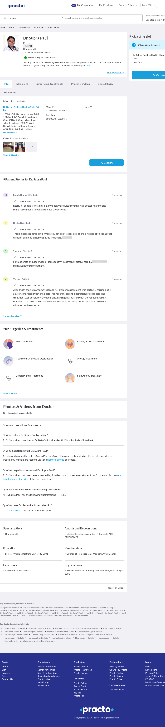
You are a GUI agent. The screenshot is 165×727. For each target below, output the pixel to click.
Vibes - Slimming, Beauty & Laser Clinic (107, 610)
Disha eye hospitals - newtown (94, 607)
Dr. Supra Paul (13, 510)
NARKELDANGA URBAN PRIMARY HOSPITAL (33, 615)
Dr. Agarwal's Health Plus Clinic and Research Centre (22, 607)
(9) (22, 83)
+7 (31, 146)
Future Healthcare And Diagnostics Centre (36, 610)
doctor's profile (55, 459)
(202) (10, 393)
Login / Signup (148, 5)
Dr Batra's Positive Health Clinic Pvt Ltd (62, 607)
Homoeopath (11, 534)
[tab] (6, 84)
